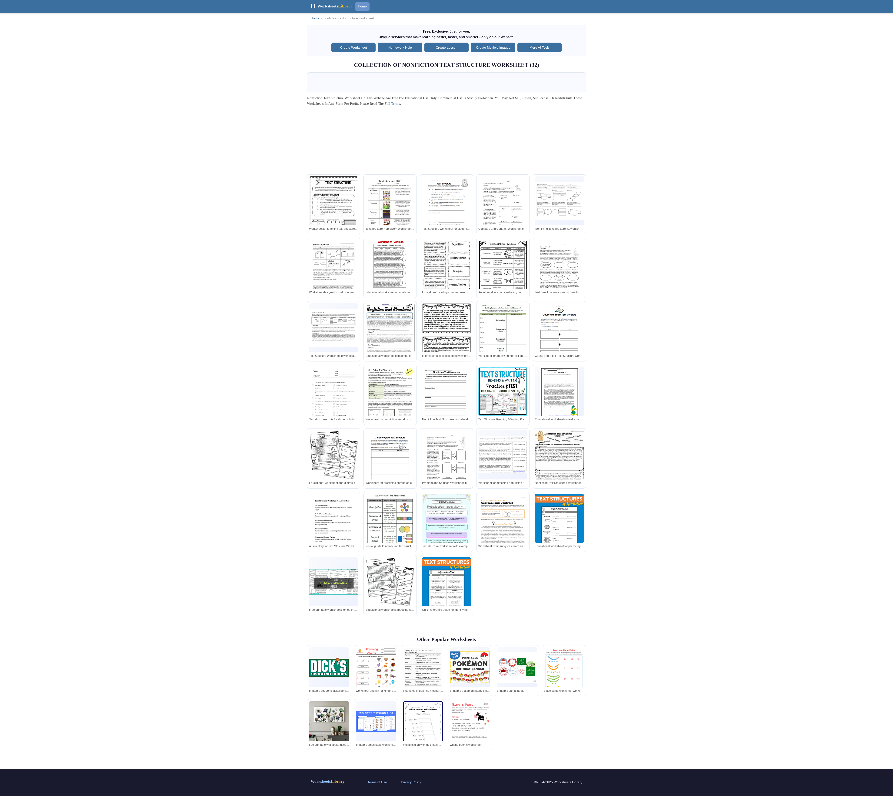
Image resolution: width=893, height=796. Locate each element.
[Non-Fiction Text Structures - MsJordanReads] (502, 334)
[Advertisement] (446, 141)
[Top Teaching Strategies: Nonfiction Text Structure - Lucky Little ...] (333, 454)
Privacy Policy (411, 782)
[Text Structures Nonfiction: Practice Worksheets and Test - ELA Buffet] (502, 391)
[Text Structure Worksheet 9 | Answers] (333, 525)
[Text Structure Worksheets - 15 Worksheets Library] (446, 208)
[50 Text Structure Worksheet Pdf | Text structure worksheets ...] (559, 463)
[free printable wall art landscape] (329, 721)
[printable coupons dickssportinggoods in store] (329, 667)
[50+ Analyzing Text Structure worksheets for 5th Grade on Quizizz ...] (333, 401)
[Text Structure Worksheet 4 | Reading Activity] (333, 271)
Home (362, 6)
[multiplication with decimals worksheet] (423, 729)
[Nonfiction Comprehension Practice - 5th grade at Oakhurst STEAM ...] (502, 272)
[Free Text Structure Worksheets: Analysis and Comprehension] (446, 525)
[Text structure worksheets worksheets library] (446, 398)
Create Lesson (446, 47)
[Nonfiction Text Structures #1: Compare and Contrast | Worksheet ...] (502, 525)
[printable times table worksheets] (376, 721)
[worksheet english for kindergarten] (376, 675)
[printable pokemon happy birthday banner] (470, 667)
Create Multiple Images (493, 47)
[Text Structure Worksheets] (559, 392)
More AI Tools (540, 47)
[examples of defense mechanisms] (423, 680)
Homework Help (400, 47)
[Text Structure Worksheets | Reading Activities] (559, 201)
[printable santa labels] (517, 667)
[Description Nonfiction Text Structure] (390, 398)
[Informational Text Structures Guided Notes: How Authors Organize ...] (333, 209)
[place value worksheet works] (564, 675)
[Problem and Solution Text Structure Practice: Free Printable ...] (333, 582)
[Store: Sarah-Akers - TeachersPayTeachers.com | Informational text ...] (446, 271)
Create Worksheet (353, 47)
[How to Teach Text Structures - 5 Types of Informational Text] (559, 530)
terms (395, 103)
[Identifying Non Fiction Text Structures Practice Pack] (390, 335)
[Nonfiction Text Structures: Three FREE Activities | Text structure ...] (446, 336)
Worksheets (328, 781)
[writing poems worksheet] (470, 729)
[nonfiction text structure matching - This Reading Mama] (502, 454)
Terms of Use (377, 782)
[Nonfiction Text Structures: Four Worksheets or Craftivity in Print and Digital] (390, 264)
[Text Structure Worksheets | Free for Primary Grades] (502, 208)
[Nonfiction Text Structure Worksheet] (390, 208)
